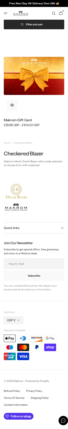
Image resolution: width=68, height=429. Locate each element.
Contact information (16, 404)
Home (7, 142)
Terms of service (14, 398)
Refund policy (12, 391)
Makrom (18, 381)
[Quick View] (12, 105)
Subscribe (34, 275)
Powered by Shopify (37, 381)
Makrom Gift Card (18, 120)
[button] (6, 13)
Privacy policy (34, 391)
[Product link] (34, 84)
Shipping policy (40, 398)
